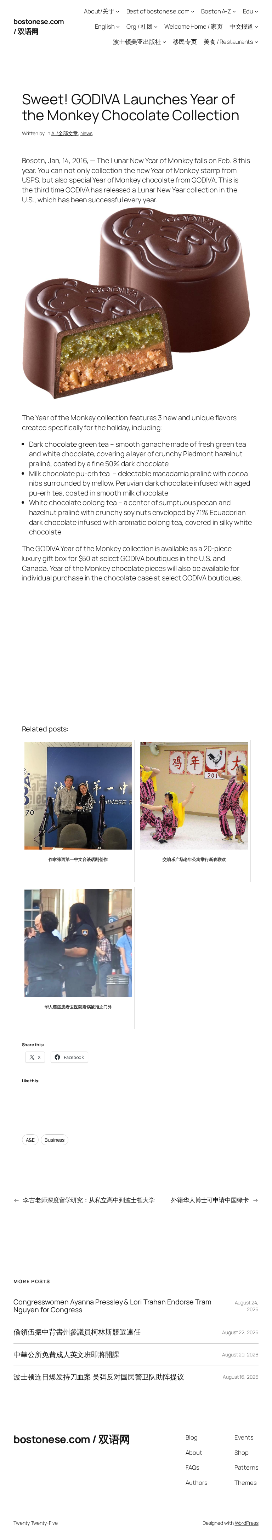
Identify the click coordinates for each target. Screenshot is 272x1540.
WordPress (247, 1522)
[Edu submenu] (256, 11)
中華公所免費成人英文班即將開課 (66, 1355)
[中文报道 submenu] (256, 26)
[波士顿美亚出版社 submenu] (164, 41)
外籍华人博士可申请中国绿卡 (210, 1200)
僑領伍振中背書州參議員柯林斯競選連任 (76, 1332)
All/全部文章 (64, 133)
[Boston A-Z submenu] (234, 11)
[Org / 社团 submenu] (156, 26)
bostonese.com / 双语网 (71, 1439)
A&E (30, 1139)
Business (54, 1139)
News (86, 133)
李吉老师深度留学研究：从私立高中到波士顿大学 (89, 1200)
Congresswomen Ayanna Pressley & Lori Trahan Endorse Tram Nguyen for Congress (112, 1306)
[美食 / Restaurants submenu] (256, 41)
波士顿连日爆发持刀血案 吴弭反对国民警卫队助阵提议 (98, 1377)
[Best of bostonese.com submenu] (192, 11)
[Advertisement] (136, 651)
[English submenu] (118, 26)
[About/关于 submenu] (117, 11)
